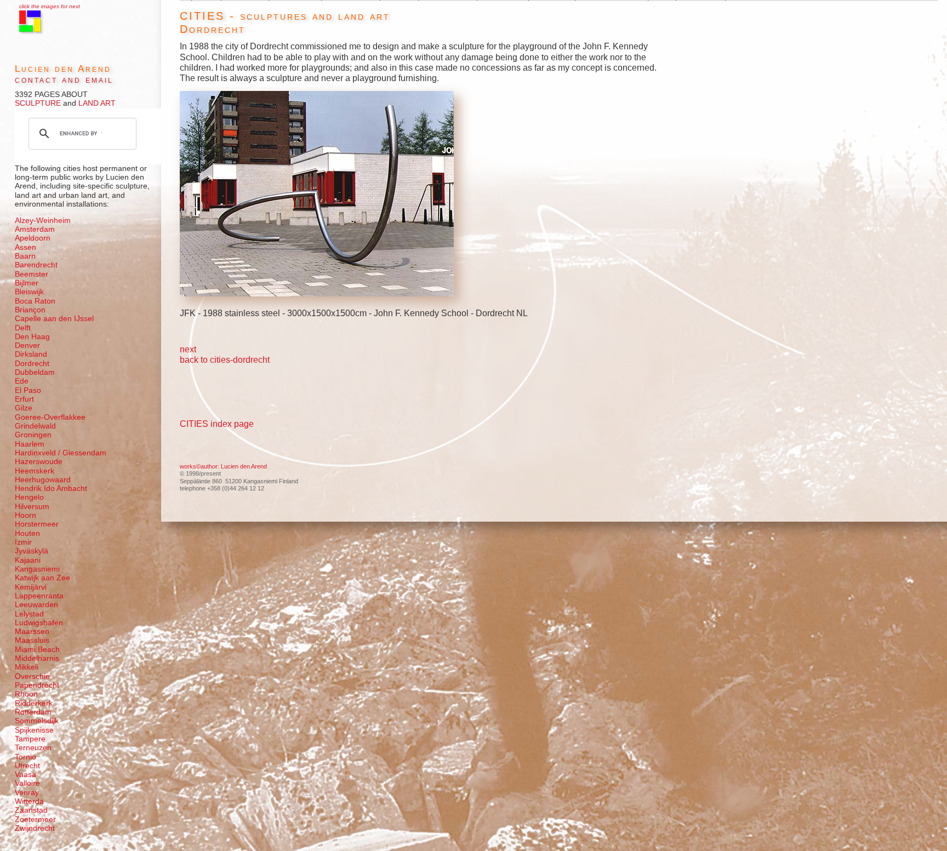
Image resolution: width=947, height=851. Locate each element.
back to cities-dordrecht (225, 359)
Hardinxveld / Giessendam (60, 453)
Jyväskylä (31, 551)
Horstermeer (37, 524)
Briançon (30, 310)
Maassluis (32, 640)
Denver (27, 345)
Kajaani (28, 560)
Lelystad (29, 614)
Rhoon (26, 694)
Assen (25, 247)
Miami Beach (37, 650)
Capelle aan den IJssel (54, 319)
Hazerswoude (38, 462)
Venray (27, 793)
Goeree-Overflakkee (50, 417)
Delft (23, 328)
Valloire (27, 783)
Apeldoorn (32, 238)
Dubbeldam (35, 372)
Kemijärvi (31, 587)
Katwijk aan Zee (42, 578)
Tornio (25, 757)
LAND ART (96, 103)
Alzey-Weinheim (43, 220)
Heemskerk (34, 471)
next (188, 349)
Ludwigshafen (39, 623)
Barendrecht (36, 265)
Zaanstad (31, 810)
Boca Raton (35, 301)
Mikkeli (26, 667)
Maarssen (32, 631)
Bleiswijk (29, 292)
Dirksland (31, 354)
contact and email (64, 80)
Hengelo (29, 497)
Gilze (23, 408)
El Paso (28, 390)
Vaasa (25, 774)
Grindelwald (35, 426)
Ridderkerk (34, 703)
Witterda (29, 801)
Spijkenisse (34, 730)
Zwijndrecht (35, 828)
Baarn (25, 256)
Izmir (23, 542)
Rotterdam (33, 712)
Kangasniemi (37, 569)
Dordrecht (32, 363)
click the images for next (49, 6)
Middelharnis (37, 658)
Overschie (32, 676)
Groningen (33, 435)
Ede (21, 381)
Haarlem (29, 444)
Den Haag (32, 337)
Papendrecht (37, 685)
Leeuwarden (36, 605)
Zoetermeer (35, 819)
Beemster (31, 274)
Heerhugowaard (43, 480)
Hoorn (25, 515)
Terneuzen (33, 748)
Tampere (30, 739)
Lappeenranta (39, 596)
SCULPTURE (38, 103)
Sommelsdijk (37, 721)
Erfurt (24, 399)
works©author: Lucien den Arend (223, 466)
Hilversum (32, 506)
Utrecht (27, 766)
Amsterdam (35, 229)
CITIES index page (217, 424)
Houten (27, 533)
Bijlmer (26, 283)
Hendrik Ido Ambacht (51, 488)
